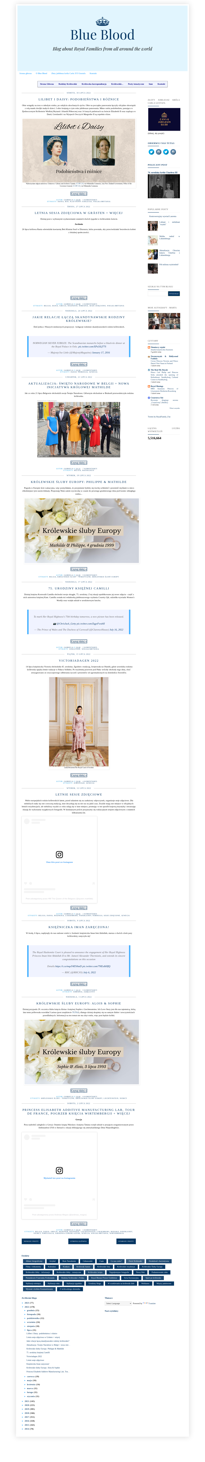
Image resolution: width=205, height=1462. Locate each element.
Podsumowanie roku (160, 1272)
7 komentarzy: (90, 468)
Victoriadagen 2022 (79, 660)
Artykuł (52, 1261)
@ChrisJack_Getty (66, 623)
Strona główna (25, 73)
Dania (61, 201)
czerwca (31, 1377)
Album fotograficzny (34, 1261)
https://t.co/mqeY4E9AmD (68, 966)
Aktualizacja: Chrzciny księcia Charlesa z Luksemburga (169, 252)
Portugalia (48, 1233)
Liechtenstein (111, 1098)
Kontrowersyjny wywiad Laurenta (162, 216)
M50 (67, 201)
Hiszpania (73, 306)
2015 (27, 1425)
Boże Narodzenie (69, 1261)
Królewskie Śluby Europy (105, 577)
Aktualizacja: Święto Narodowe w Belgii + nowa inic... (48, 1345)
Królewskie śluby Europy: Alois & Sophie (78, 1003)
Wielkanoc (145, 1283)
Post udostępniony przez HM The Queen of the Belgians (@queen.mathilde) (59, 898)
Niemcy (123, 1098)
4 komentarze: (90, 370)
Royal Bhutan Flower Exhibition (104, 1278)
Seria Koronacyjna (131, 1278)
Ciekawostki (87, 1261)
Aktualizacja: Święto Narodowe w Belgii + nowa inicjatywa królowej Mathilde (78, 385)
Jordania (83, 306)
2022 (27, 1307)
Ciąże (101, 1261)
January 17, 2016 (101, 352)
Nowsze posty (31, 1241)
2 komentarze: (90, 647)
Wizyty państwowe (163, 1283)
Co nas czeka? (116, 1261)
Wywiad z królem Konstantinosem (39, 1289)
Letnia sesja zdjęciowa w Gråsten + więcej (79, 213)
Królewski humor (83, 1267)
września (31, 1322)
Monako (115, 1231)
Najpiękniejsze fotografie (119, 1272)
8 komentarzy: (90, 1096)
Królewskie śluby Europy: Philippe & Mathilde (79, 482)
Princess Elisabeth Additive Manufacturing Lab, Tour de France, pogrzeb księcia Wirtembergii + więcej (78, 1111)
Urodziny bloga (95, 1283)
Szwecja (93, 372)
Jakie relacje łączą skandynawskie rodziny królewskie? (78, 318)
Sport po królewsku (153, 1278)
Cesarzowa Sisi (157, 398)
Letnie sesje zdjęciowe (79, 794)
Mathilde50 (88, 470)
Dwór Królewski (135, 1261)
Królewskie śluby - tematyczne (74, 577)
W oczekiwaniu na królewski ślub (121, 1283)
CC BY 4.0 (76, 186)
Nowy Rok (140, 1272)
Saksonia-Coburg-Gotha (67, 1233)
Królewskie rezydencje (126, 1267)
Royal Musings (157, 386)
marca (30, 1388)
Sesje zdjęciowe (98, 306)
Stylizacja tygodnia (74, 1283)
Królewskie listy (103, 1267)
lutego (30, 1392)
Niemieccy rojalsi (158, 347)
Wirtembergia (117, 1233)
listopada (32, 1314)
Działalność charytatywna (159, 1261)
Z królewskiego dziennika (70, 1289)
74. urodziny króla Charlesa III (162, 172)
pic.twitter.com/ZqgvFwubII (91, 623)
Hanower (63, 1231)
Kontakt (93, 73)
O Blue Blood (41, 73)
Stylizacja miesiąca (33, 1283)
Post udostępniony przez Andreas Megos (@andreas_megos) (59, 1215)
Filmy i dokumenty (33, 1267)
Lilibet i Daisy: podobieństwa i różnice (78, 99)
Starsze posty (126, 1241)
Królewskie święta (95, 1272)
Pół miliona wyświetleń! (169, 265)
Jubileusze (74, 649)
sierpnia (31, 1326)
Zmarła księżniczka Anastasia (162, 350)
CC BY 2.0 (79, 184)
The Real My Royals (159, 370)
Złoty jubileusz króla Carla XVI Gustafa (68, 73)
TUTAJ (75, 1012)
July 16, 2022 (116, 629)
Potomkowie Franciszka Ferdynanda (40, 1278)
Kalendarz (52, 1267)
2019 (27, 1409)
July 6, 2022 (89, 972)
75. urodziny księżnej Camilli (78, 588)
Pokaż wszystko (175, 408)
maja (30, 1380)
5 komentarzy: (90, 200)
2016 (27, 1421)
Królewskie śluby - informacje (38, 1272)
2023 (27, 1303)
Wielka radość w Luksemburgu (169, 237)
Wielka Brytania (102, 201)
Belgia (47, 306)
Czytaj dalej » (79, 193)
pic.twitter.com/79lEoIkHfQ (96, 966)
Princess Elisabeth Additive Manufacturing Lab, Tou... (48, 1372)
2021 (27, 1401)
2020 (27, 1405)
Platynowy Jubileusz (81, 201)
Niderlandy (85, 915)
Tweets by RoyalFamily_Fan (159, 417)
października (33, 1318)
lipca (29, 1330)
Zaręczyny (89, 992)
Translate (152, 1303)
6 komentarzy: (90, 304)
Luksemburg (71, 915)
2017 (27, 1417)
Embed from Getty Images (47, 401)
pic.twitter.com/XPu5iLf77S (92, 346)
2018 (27, 1413)
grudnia (31, 1310)
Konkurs (66, 1267)
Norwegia (83, 372)
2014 (27, 1429)
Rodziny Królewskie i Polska (72, 1278)
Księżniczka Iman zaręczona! (79, 927)
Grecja (62, 306)
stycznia (31, 1396)
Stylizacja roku (54, 1283)
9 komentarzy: (90, 575)
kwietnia (31, 1384)
